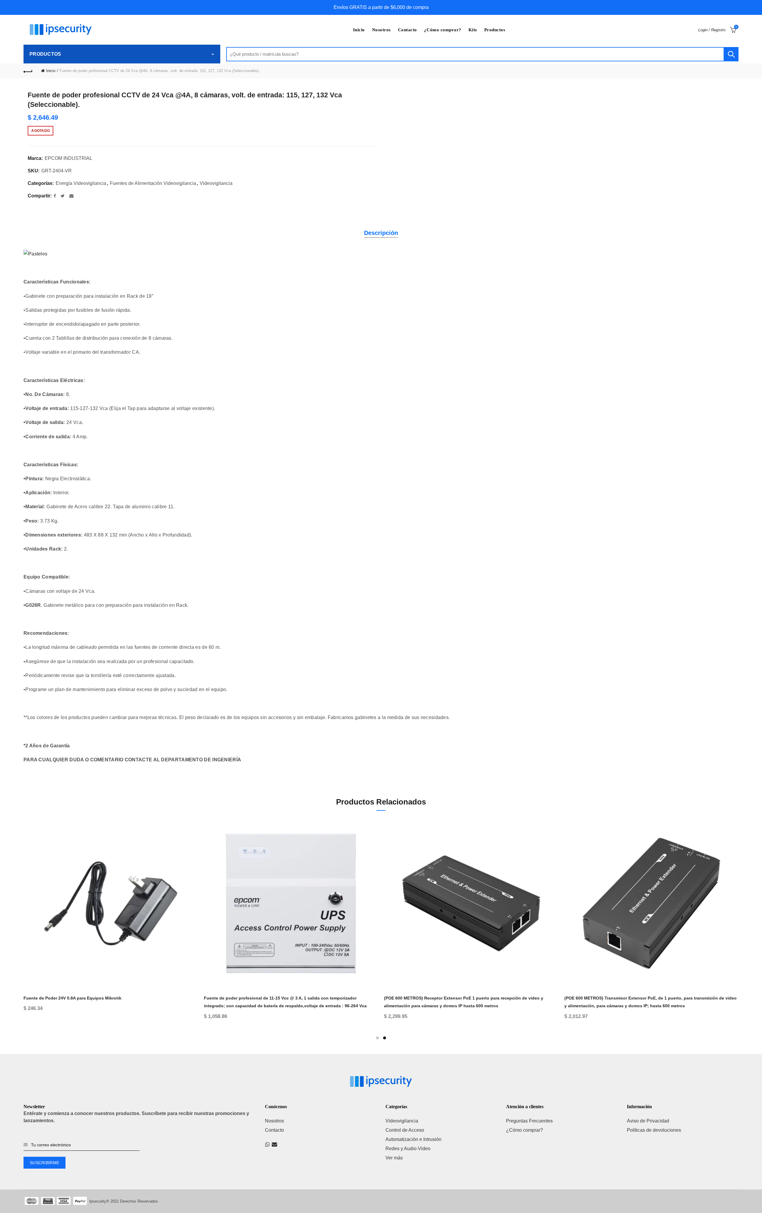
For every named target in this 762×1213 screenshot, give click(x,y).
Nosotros (381, 29)
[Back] (28, 71)
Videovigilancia (216, 183)
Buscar (731, 54)
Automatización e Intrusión (413, 1139)
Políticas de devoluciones (654, 1130)
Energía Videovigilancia (81, 183)
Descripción (381, 233)
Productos (494, 29)
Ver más (394, 1157)
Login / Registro (711, 30)
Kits (473, 29)
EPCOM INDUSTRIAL (68, 158)
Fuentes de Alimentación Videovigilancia (153, 183)
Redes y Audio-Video (407, 1148)
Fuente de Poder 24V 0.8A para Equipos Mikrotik (72, 998)
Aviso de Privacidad (648, 1120)
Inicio (359, 29)
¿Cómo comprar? (442, 29)
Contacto (407, 29)
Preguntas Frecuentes (529, 1120)
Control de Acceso (404, 1130)
